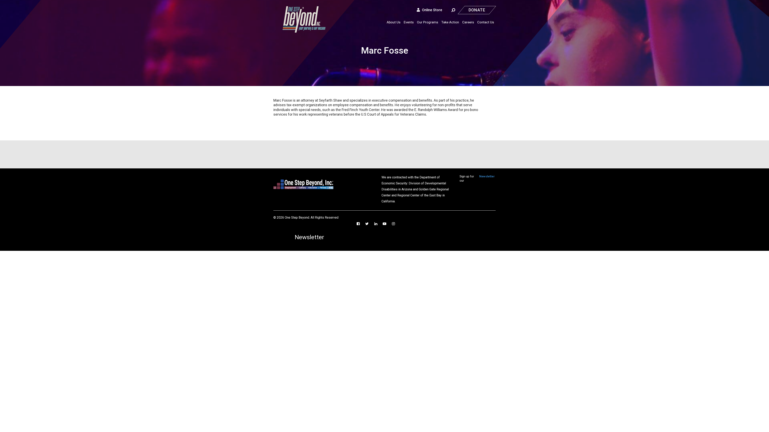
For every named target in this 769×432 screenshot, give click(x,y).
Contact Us (485, 22)
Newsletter (487, 176)
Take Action (450, 22)
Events (409, 22)
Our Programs (427, 22)
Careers (468, 22)
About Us (394, 22)
